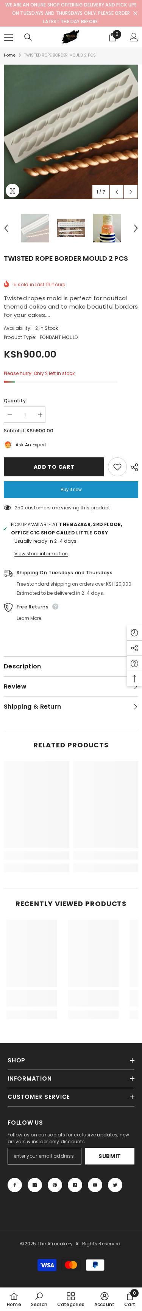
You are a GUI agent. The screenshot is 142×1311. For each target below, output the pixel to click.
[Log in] (134, 37)
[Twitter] (115, 1185)
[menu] (8, 37)
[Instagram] (35, 1185)
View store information (41, 553)
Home (10, 55)
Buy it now (71, 489)
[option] (71, 132)
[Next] (130, 192)
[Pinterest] (55, 1185)
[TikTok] (75, 1185)
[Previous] (116, 192)
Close (135, 13)
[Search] (28, 37)
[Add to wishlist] (117, 466)
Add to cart (54, 467)
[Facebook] (15, 1185)
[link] (36, 855)
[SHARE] (132, 467)
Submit (109, 1156)
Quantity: (15, 400)
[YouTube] (95, 1185)
